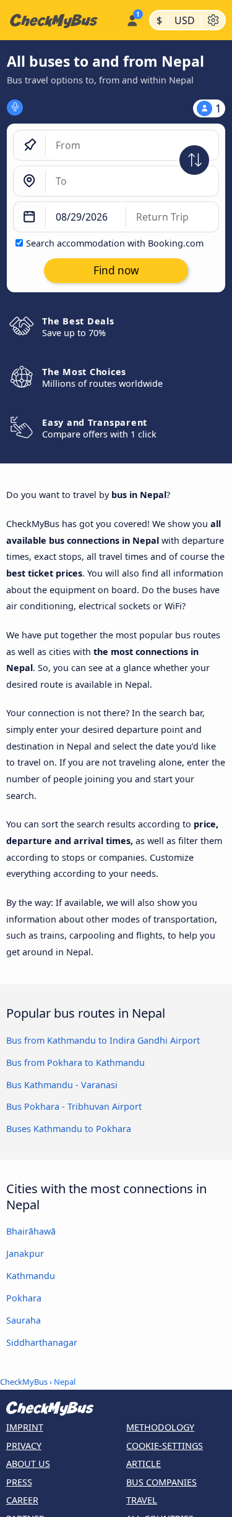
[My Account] (132, 18)
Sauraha (23, 1320)
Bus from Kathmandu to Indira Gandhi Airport (103, 1040)
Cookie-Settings (164, 1446)
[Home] (60, 20)
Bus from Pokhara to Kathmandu (75, 1062)
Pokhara (23, 1298)
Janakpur (25, 1253)
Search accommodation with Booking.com (115, 243)
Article (143, 1463)
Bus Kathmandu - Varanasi (62, 1085)
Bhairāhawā (31, 1231)
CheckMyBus (24, 1381)
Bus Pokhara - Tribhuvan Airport (74, 1106)
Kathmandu (30, 1276)
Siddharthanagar (41, 1342)
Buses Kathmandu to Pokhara (68, 1129)
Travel (141, 1500)
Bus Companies (161, 1482)
